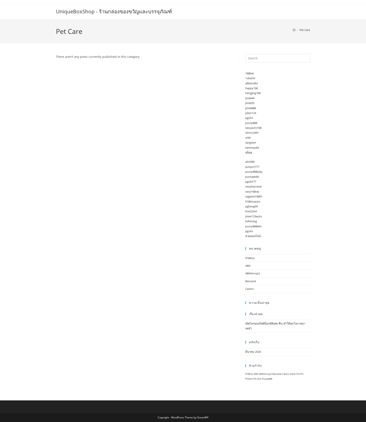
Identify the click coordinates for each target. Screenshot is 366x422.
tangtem (250, 142)
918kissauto (252, 201)
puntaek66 (252, 177)
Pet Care (304, 30)
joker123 (250, 113)
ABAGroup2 (252, 273)
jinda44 (249, 98)
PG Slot (257, 378)
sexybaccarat (253, 186)
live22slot (251, 211)
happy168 (251, 88)
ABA (247, 266)
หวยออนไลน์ (253, 236)
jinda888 (250, 108)
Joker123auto (253, 216)
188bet (249, 73)
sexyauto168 (253, 128)
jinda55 (249, 103)
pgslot (249, 118)
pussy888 (251, 123)
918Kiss (250, 258)
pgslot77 (250, 181)
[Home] (294, 30)
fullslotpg (251, 221)
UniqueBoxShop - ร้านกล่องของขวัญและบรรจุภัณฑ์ (114, 11)
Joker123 (294, 373)
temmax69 (252, 148)
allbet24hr (251, 83)
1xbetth (250, 78)
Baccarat (250, 281)
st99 (248, 138)
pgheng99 (251, 206)
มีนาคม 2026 (253, 352)
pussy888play (253, 172)
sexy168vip (252, 191)
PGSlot (249, 378)
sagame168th (253, 196)
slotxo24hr (252, 133)
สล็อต (248, 152)
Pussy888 (267, 378)
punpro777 (252, 167)
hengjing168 (253, 93)
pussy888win (253, 226)
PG (301, 373)
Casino (249, 289)
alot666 (250, 162)
